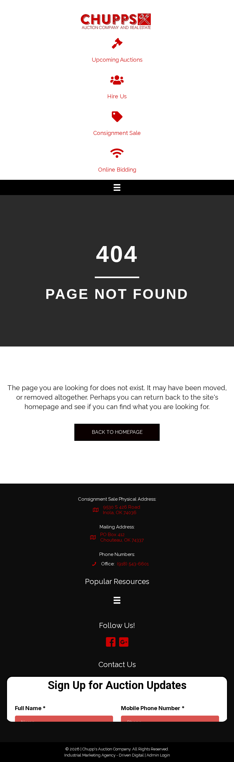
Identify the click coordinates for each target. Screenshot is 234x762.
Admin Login (158, 755)
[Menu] (117, 187)
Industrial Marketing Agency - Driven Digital (104, 755)
